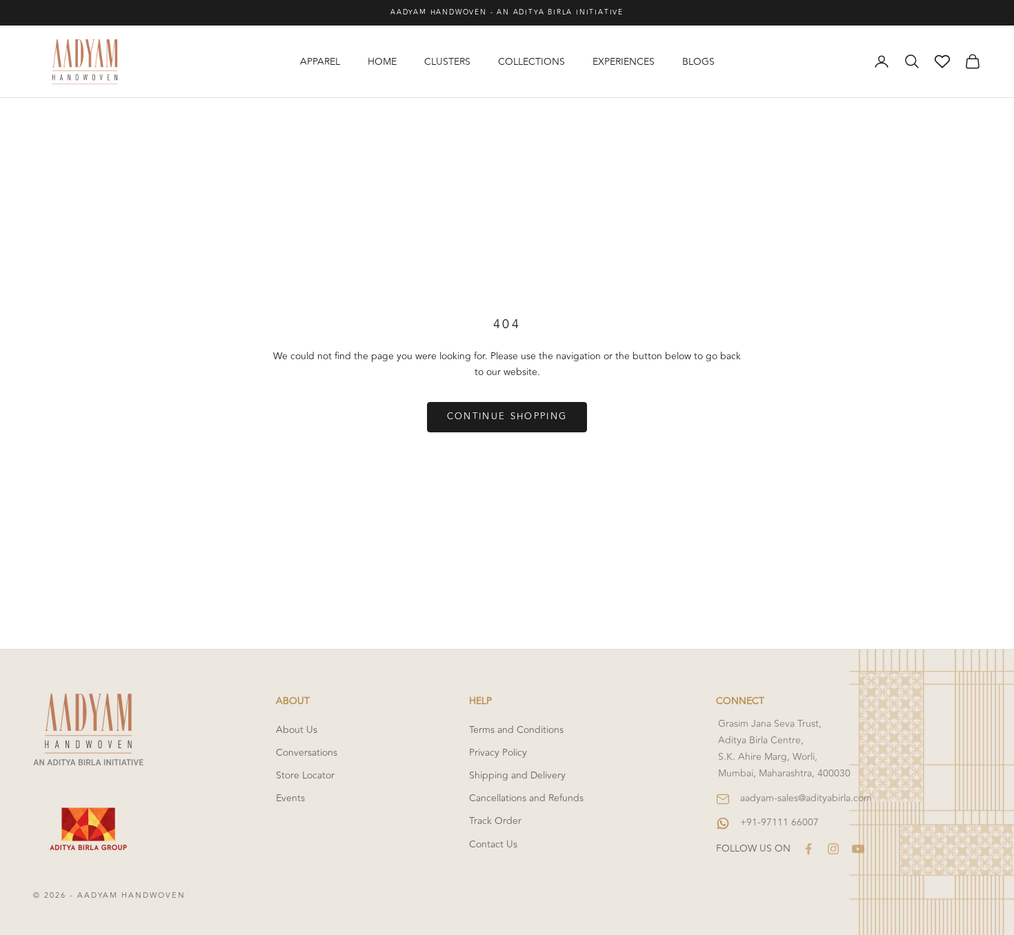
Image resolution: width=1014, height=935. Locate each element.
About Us (296, 730)
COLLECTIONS (531, 61)
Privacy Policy (498, 752)
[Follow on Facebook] (808, 849)
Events (290, 798)
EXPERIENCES (624, 61)
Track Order (495, 821)
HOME (382, 61)
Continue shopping (507, 416)
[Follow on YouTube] (858, 849)
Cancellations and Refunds (526, 798)
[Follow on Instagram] (833, 849)
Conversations (306, 752)
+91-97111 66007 (779, 822)
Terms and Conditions (516, 730)
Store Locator (305, 775)
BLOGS (698, 61)
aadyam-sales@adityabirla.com (806, 798)
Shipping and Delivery (517, 775)
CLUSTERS (447, 61)
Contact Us (493, 844)
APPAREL (320, 61)
